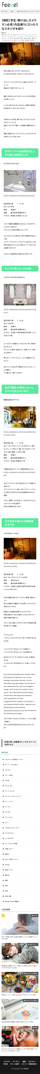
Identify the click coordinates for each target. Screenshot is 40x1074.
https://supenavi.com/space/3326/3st (19, 195)
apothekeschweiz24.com (14, 710)
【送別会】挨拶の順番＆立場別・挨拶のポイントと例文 (17, 1022)
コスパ (34, 34)
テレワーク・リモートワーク (13, 796)
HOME (5, 11)
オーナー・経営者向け (29, 1064)
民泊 (6, 885)
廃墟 (25, 38)
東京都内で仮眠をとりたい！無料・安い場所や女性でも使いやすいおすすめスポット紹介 (20, 967)
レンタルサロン (9, 838)
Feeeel (26, 1068)
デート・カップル (10, 791)
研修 (6, 891)
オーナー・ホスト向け (11, 765)
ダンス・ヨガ (8, 786)
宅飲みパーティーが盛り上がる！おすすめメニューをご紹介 (19, 995)
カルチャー (8, 770)
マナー (7, 822)
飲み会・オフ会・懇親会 (12, 901)
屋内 (21, 38)
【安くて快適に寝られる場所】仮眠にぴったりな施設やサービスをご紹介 (19, 938)
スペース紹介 (9, 775)
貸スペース (17, 40)
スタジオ (20, 36)
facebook (6, 34)
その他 (7, 780)
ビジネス (7, 812)
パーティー (8, 807)
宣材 (11, 38)
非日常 (32, 40)
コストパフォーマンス (25, 34)
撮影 (12, 11)
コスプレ (4, 36)
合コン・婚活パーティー (12, 859)
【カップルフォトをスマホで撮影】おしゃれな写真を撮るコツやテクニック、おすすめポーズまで (20, 1050)
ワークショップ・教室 (11, 843)
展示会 (7, 875)
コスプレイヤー (12, 36)
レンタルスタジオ (29, 36)
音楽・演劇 (8, 896)
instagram (14, 34)
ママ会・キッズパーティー (12, 828)
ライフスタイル (9, 833)
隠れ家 (27, 40)
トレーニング (9, 801)
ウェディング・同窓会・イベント (14, 759)
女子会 (7, 864)
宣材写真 (16, 38)
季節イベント (9, 870)
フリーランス (8, 817)
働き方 (7, 854)
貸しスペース (9, 40)
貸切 (22, 40)
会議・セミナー (9, 849)
